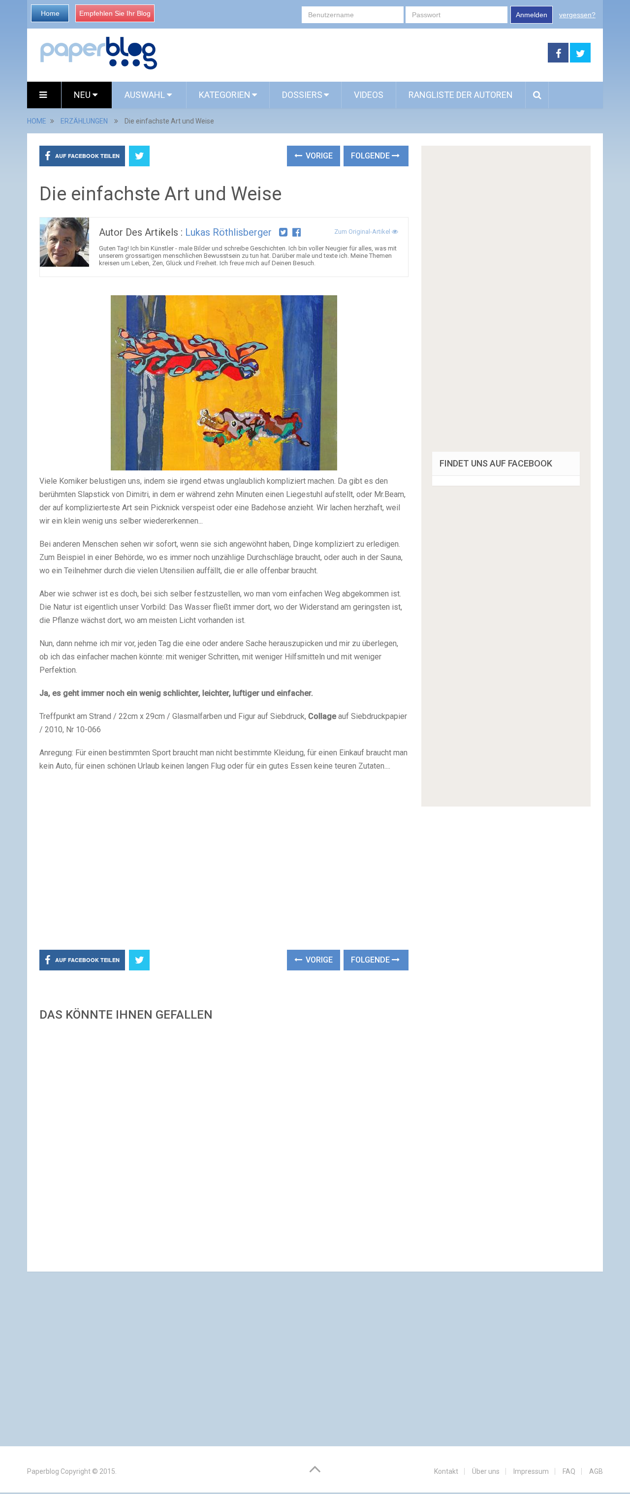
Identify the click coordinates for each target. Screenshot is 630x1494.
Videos (368, 95)
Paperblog (43, 1471)
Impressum (531, 1471)
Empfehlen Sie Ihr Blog (115, 13)
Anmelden (531, 15)
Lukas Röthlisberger (228, 232)
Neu (83, 95)
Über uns (486, 1471)
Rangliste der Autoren (461, 95)
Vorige (318, 155)
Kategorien (225, 95)
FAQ (569, 1471)
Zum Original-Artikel (363, 231)
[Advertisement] (353, 53)
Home (50, 13)
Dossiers (302, 95)
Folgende (371, 155)
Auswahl (146, 95)
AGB (596, 1471)
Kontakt (446, 1471)
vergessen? (577, 15)
